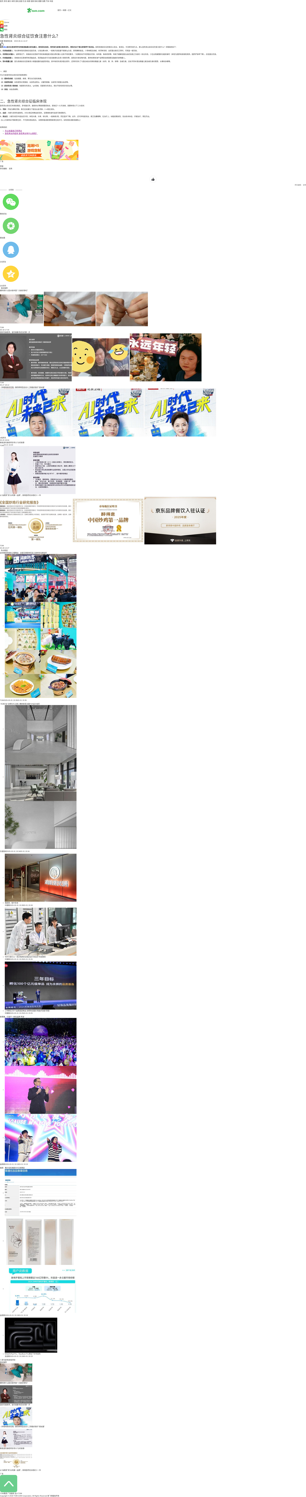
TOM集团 (3, 1493)
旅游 (20, 1)
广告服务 (11, 1493)
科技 (51, 1)
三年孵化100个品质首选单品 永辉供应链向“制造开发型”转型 (27, 1011)
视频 (32, 1)
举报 (1, 166)
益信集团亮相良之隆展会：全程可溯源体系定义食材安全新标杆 (23, 553)
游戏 (17, 1)
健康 (40, 1)
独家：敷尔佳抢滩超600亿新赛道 (12, 1168)
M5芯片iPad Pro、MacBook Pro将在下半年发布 (23, 1354)
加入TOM (18, 1493)
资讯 (5, 1)
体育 (13, 1)
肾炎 (5, 47)
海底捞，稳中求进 (11, 903)
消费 (43, 1)
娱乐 (9, 1)
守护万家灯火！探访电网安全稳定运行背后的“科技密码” (25, 957)
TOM (2, 445)
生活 (24, 1)
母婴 (28, 1)
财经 (36, 1)
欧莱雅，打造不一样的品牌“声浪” (12, 1017)
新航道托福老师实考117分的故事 (12, 442)
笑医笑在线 (9, 41)
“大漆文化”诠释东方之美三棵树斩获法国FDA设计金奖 (20, 704)
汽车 (47, 1)
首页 (1, 1)
